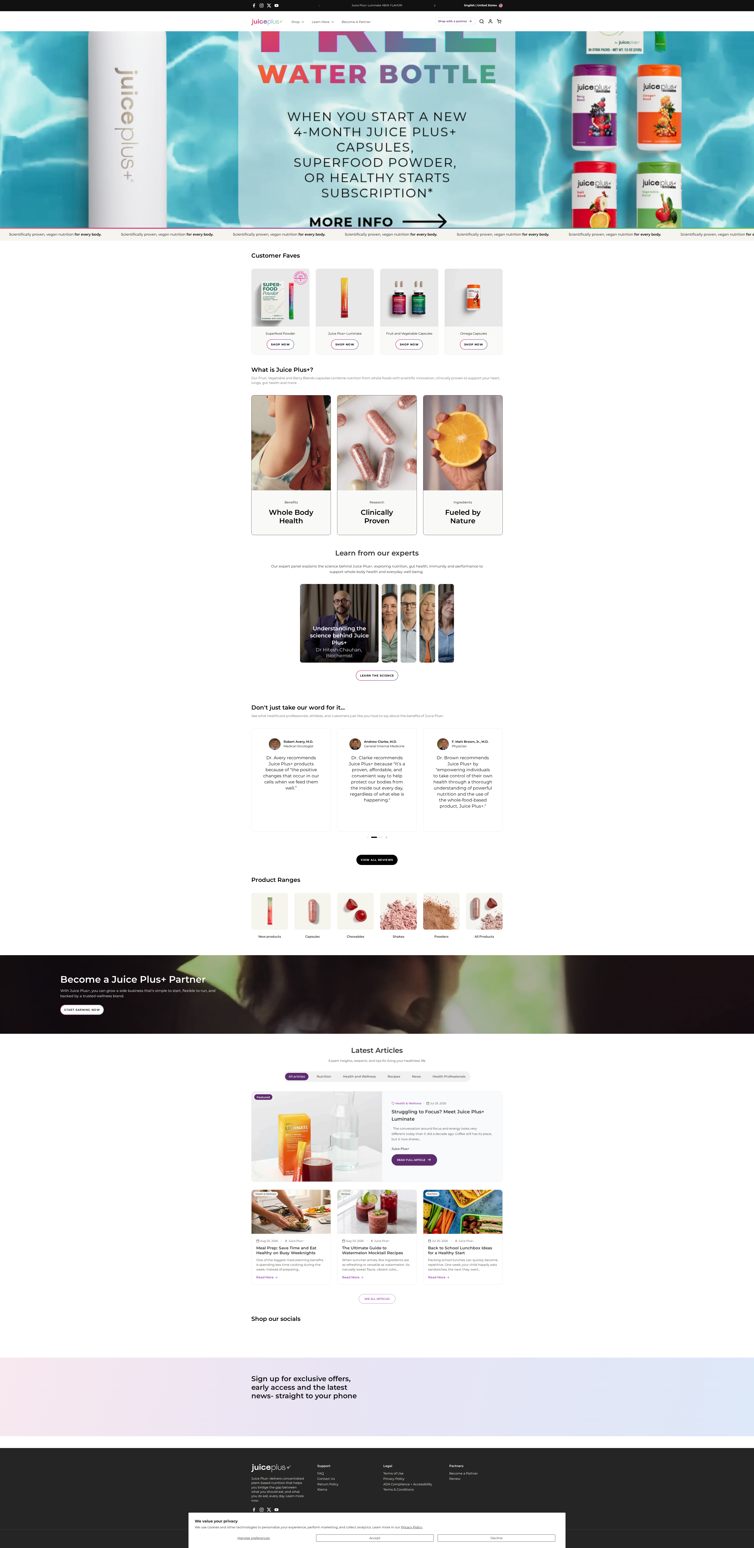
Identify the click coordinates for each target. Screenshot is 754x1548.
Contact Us (326, 1479)
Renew (454, 1479)
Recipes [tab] (394, 1076)
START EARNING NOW (82, 1010)
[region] (377, 780)
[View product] (490, 21)
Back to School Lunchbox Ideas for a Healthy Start (460, 1250)
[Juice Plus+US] (267, 22)
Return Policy (328, 1484)
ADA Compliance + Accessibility (407, 1484)
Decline (496, 1538)
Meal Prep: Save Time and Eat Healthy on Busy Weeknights (286, 1250)
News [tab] (416, 1076)
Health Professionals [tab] (449, 1076)
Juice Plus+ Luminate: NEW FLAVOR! (377, 5)
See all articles (377, 1299)
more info (377, 190)
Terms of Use (393, 1473)
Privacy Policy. (412, 1527)
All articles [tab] (297, 1076)
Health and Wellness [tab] (359, 1076)
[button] (455, 21)
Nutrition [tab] (324, 1076)
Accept (375, 1538)
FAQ (320, 1473)
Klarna (322, 1489)
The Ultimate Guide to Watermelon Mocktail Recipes (372, 1250)
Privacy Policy (393, 1479)
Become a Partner (463, 1473)
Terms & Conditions (398, 1489)
